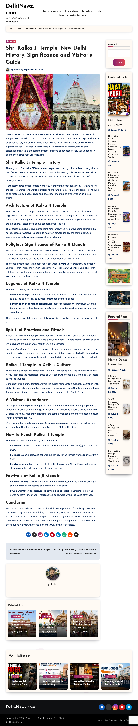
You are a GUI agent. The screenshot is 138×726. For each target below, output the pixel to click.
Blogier (62, 718)
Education (110, 677)
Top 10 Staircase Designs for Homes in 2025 (114, 404)
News (63, 15)
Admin (17, 70)
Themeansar (15, 722)
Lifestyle (87, 11)
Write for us (77, 15)
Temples (11, 41)
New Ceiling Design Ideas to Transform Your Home (114, 456)
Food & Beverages (83, 677)
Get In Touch (126, 720)
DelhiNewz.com (20, 707)
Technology (72, 11)
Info (99, 11)
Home (45, 11)
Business (56, 11)
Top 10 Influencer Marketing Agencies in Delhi (53, 685)
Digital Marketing (52, 677)
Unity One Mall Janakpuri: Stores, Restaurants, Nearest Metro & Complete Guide (114, 146)
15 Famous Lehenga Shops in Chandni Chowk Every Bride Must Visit (114, 242)
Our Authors (111, 720)
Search (112, 44)
